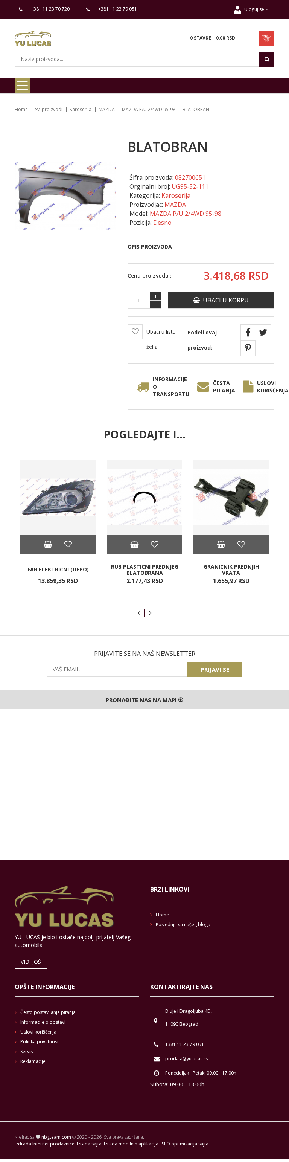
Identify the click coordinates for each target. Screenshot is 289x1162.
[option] (58, 528)
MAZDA (107, 109)
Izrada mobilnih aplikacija (131, 1144)
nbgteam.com (56, 1137)
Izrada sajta (89, 1144)
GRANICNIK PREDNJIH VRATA (231, 570)
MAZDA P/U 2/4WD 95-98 (148, 109)
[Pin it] (248, 348)
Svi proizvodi (48, 109)
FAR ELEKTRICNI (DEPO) (58, 570)
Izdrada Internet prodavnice (45, 1144)
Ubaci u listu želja (161, 339)
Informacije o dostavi (42, 1022)
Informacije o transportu (171, 387)
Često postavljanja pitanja (48, 1012)
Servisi (27, 1051)
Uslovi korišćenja (38, 1032)
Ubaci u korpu (224, 300)
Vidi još (31, 961)
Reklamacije (33, 1061)
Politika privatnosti (40, 1041)
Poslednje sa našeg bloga (183, 924)
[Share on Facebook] (248, 332)
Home (21, 109)
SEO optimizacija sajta (185, 1144)
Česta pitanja (224, 386)
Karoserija (80, 109)
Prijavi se (215, 669)
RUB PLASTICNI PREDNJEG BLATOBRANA (144, 570)
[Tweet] (263, 332)
